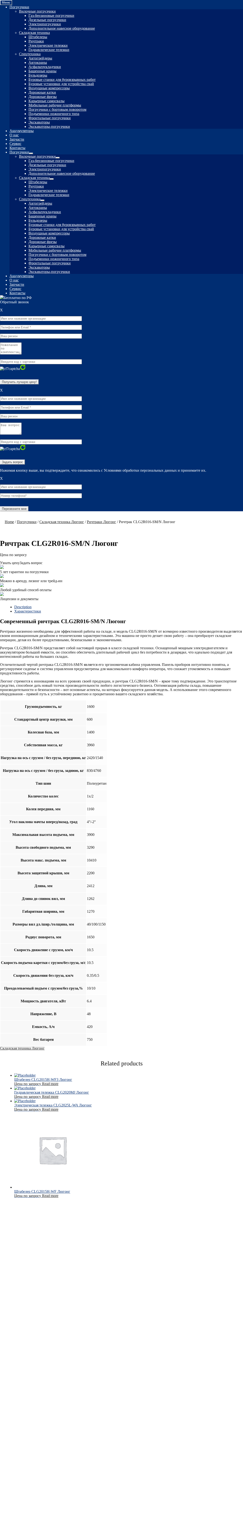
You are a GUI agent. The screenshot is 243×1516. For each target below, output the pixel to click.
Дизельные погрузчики (47, 20)
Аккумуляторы (21, 131)
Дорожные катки (42, 92)
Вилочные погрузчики (37, 11)
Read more (50, 1084)
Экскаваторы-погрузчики (49, 126)
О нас (14, 135)
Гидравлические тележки (48, 50)
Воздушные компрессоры (49, 88)
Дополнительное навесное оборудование (61, 28)
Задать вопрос (31, 563)
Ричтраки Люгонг (101, 522)
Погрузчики (19, 7)
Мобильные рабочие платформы (54, 105)
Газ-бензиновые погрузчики (51, 16)
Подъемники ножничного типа (53, 114)
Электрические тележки (48, 45)
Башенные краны (42, 71)
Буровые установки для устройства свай (61, 84)
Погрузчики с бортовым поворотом (57, 109)
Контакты (17, 148)
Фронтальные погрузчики (49, 118)
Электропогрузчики (44, 24)
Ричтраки (36, 41)
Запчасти (16, 139)
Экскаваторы (39, 122)
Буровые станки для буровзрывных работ (62, 80)
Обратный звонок (14, 302)
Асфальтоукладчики (44, 67)
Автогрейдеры (40, 58)
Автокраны (37, 62)
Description (23, 607)
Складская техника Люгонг (61, 522)
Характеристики (27, 611)
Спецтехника (30, 54)
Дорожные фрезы (42, 97)
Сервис (15, 144)
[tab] (128, 607)
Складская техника (34, 33)
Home (9, 522)
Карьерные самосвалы (46, 101)
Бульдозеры (37, 75)
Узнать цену (10, 563)
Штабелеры (37, 37)
